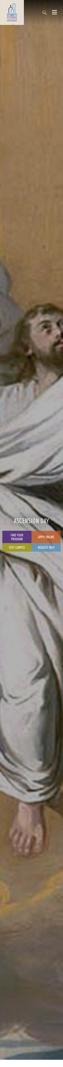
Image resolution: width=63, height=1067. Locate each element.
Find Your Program (17, 536)
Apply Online (46, 536)
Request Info (46, 547)
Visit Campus (17, 547)
